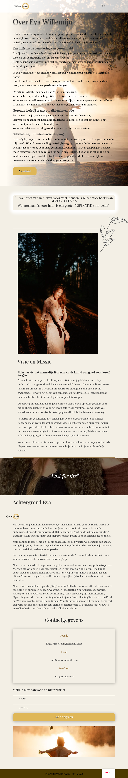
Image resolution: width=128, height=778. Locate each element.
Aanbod (24, 171)
